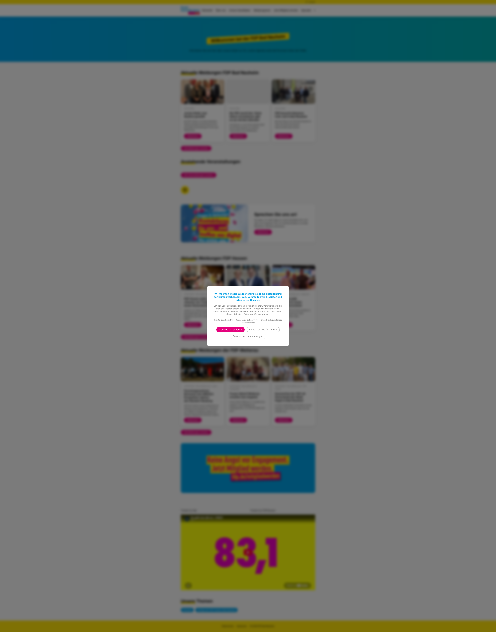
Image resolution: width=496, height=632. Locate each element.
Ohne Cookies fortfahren (263, 329)
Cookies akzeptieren (230, 329)
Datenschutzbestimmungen (248, 336)
